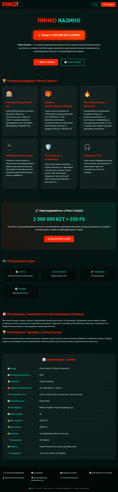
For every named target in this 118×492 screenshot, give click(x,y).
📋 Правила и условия (68, 473)
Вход (95, 4)
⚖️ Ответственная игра (69, 478)
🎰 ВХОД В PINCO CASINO (59, 239)
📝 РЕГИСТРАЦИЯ (73, 62)
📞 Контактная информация (13, 473)
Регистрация (108, 4)
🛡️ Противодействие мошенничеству (39, 479)
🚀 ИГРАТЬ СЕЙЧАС (46, 62)
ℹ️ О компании (37, 473)
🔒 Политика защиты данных (13, 478)
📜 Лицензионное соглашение (100, 473)
